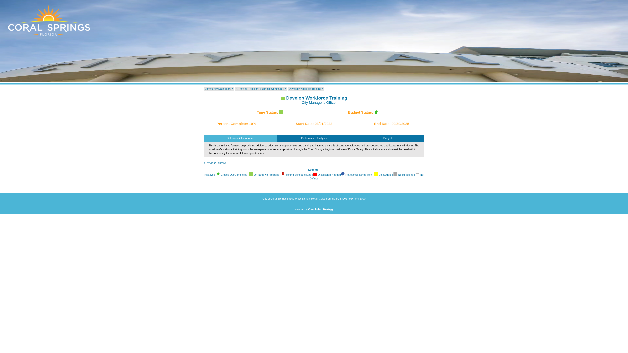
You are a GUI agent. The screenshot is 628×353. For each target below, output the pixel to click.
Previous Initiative (216, 163)
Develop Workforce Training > (306, 88)
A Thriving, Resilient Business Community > (261, 88)
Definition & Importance (240, 138)
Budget (387, 138)
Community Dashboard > (218, 88)
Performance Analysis (314, 138)
